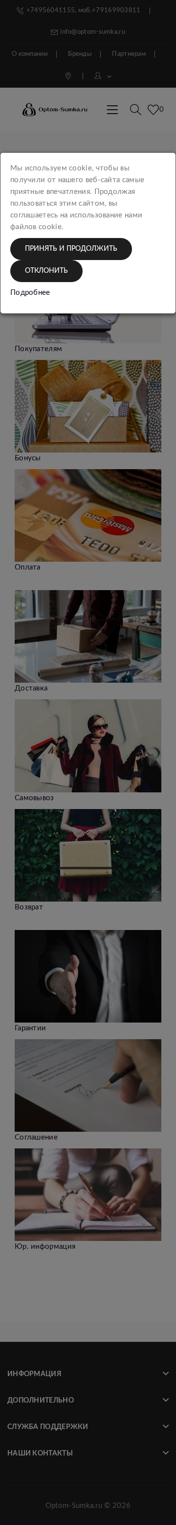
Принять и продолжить (71, 248)
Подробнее (30, 292)
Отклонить (46, 270)
